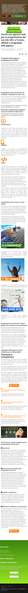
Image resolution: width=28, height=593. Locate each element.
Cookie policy (4, 586)
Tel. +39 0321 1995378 (14, 31)
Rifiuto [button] (6, 16)
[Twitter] (23, 54)
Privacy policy (11, 586)
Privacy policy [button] (15, 13)
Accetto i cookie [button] (18, 16)
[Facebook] (20, 54)
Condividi (3, 587)
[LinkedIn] (26, 54)
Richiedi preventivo (14, 576)
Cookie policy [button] (8, 13)
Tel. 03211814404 (14, 572)
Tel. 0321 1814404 (14, 28)
